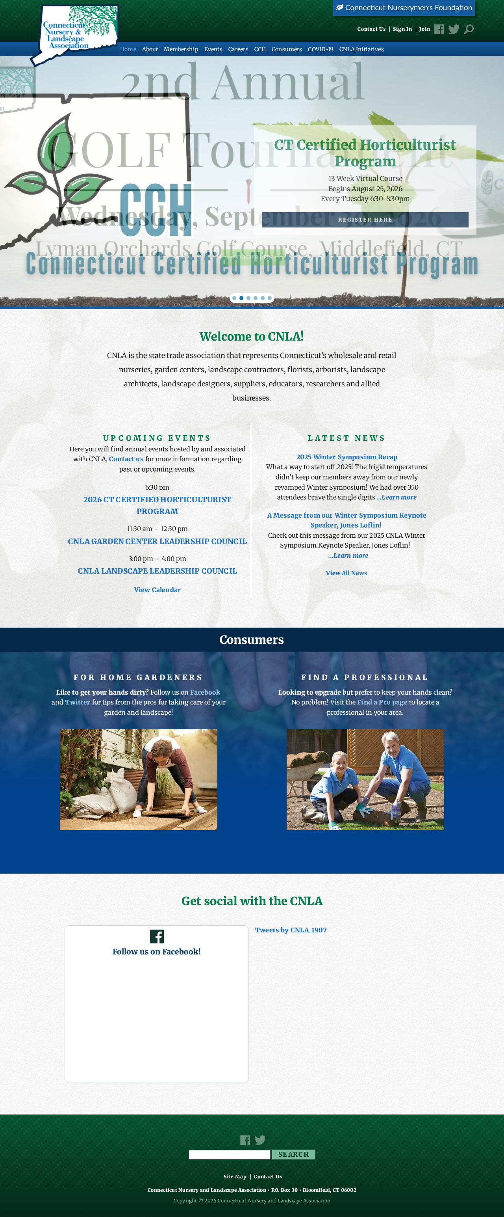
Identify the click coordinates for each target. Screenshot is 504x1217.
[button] (234, 298)
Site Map (235, 1177)
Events (213, 49)
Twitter (77, 702)
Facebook (205, 692)
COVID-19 (320, 49)
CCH (260, 49)
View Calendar (157, 590)
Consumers (287, 49)
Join (424, 29)
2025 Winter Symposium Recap (346, 457)
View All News (346, 573)
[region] (252, 181)
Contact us (126, 459)
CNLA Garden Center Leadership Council (157, 541)
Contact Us (371, 29)
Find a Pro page (382, 702)
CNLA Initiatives (361, 49)
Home (128, 49)
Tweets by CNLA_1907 (291, 930)
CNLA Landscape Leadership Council (157, 571)
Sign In (402, 29)
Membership (181, 49)
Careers (238, 49)
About (150, 49)
